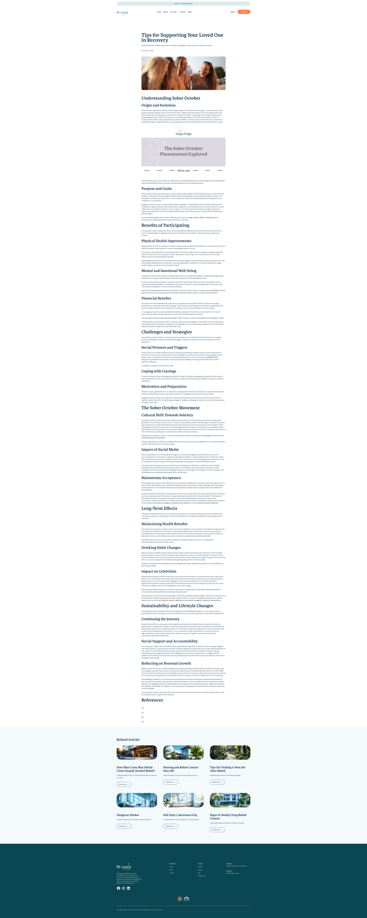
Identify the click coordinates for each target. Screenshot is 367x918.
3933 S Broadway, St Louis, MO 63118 (236, 866)
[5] (165, 629)
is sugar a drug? (192, 217)
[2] (172, 257)
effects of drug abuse (207, 217)
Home (159, 12)
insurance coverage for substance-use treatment (172, 503)
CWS (161, 910)
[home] (126, 12)
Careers (183, 12)
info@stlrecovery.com (232, 873)
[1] (221, 122)
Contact (244, 12)
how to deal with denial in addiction (205, 503)
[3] (202, 314)
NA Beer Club (213, 357)
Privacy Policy (202, 876)
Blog (190, 12)
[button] (174, 12)
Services (171, 873)
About (166, 12)
